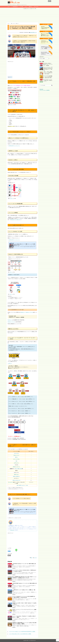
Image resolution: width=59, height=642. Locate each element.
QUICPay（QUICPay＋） (16, 476)
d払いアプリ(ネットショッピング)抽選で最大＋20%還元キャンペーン (47, 80)
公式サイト (11, 104)
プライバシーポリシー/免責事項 (44, 90)
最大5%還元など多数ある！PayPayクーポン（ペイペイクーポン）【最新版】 (47, 64)
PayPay (31, 32)
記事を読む (13, 568)
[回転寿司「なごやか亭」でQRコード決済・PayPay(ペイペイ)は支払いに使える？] (10, 605)
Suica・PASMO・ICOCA (18, 468)
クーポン (27, 485)
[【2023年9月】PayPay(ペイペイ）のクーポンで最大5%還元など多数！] (10, 565)
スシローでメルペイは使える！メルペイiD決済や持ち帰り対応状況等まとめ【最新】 (22, 631)
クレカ (26, 6)
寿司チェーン (34, 32)
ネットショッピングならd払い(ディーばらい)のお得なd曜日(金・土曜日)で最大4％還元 (47, 76)
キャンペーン (23, 485)
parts (31, 557)
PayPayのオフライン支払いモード (15, 219)
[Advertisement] (29, 16)
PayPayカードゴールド (29, 312)
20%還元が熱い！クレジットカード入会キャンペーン (44, 42)
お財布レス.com (28, 640)
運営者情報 (41, 89)
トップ (8, 6)
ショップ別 (21, 6)
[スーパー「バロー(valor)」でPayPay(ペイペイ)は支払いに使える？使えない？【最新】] (10, 618)
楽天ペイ (16, 457)
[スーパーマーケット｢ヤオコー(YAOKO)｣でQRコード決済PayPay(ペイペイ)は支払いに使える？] (10, 572)
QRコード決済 (19, 485)
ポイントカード (10, 482)
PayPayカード (22, 312)
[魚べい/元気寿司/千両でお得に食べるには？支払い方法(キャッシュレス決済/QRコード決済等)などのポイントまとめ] (10, 578)
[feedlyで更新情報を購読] (48, 1)
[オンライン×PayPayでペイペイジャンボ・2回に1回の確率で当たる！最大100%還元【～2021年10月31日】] (10, 598)
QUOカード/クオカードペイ (16, 480)
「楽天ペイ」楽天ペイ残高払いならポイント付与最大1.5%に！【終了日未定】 (47, 72)
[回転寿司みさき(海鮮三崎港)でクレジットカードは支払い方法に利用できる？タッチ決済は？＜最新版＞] (10, 624)
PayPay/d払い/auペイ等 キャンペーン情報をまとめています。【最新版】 (45, 47)
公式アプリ (30, 6)
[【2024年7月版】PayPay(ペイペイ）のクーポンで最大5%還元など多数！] (10, 585)
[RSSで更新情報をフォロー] (50, 1)
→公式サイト (10, 363)
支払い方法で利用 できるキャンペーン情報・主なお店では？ (45, 53)
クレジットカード (16, 453)
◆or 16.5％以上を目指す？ (45, 35)
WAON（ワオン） (16, 474)
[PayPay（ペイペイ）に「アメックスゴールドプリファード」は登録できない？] (10, 611)
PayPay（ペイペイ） (16, 455)
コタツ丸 (35, 557)
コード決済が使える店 (14, 6)
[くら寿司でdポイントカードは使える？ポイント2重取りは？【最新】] (10, 591)
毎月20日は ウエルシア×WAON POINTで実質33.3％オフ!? (45, 27)
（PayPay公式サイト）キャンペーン (14, 145)
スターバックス (36, 6)
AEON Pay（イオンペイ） (16, 466)
